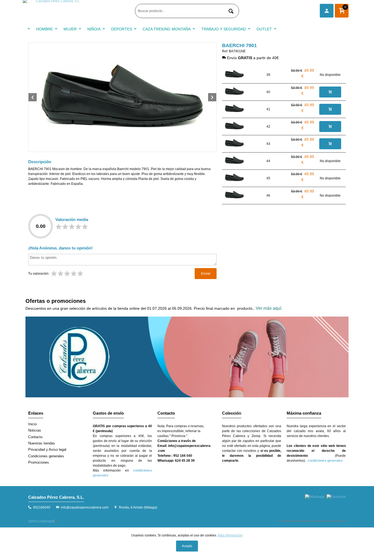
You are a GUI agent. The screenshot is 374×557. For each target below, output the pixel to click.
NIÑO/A (93, 29)
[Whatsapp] (314, 497)
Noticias (34, 430)
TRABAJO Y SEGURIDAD (223, 29)
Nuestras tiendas (41, 443)
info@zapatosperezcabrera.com (84, 507)
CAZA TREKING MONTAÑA (167, 29)
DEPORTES (121, 29)
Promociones (38, 462)
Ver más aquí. (269, 308)
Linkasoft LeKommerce (330, 520)
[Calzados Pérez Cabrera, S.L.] (77, 11)
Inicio (32, 424)
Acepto (187, 546)
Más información (230, 535)
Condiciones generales (46, 456)
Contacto (35, 437)
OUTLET (264, 29)
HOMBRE (44, 29)
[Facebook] (336, 497)
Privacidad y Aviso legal (47, 449)
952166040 (41, 507)
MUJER (70, 29)
